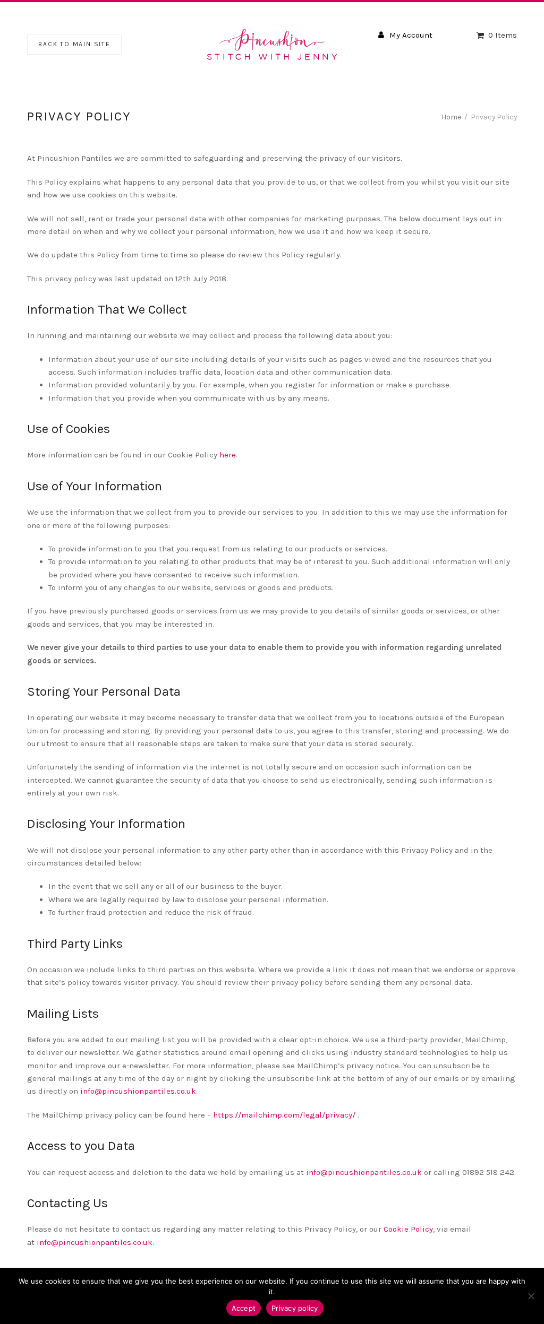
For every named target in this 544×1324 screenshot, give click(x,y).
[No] (530, 1296)
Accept (244, 1308)
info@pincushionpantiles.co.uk (138, 1091)
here (227, 455)
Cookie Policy (408, 1229)
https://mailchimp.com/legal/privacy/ (284, 1115)
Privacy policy (294, 1308)
